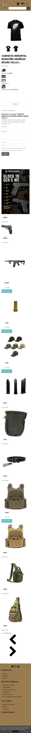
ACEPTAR (15, 731)
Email (3, 145)
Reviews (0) (15, 104)
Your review (4, 131)
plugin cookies (27, 731)
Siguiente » (9, 633)
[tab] (15, 104)
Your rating (4, 126)
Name (3, 142)
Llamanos (15, 89)
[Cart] (22, 3)
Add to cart (6, 291)
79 (5, 633)
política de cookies (4, 729)
